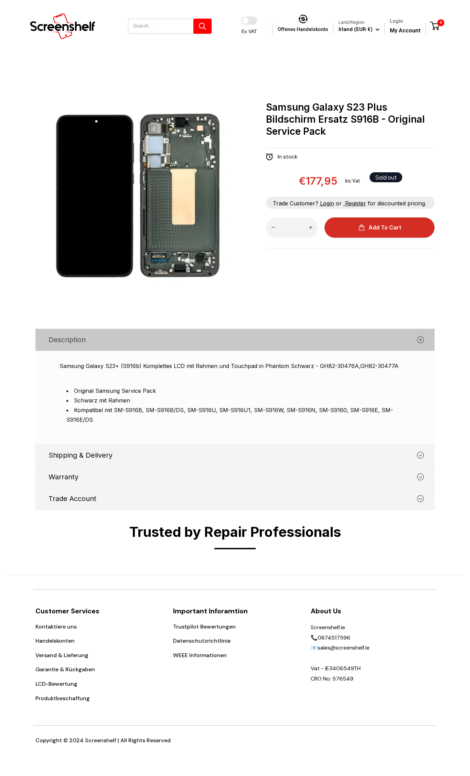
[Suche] (202, 26)
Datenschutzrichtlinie (202, 640)
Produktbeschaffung (62, 698)
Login (327, 203)
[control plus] (310, 227)
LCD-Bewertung (56, 683)
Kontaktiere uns (56, 626)
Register (355, 203)
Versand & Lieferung (61, 655)
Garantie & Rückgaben (65, 669)
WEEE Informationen (200, 655)
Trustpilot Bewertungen (204, 626)
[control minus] (273, 227)
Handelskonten (55, 640)
